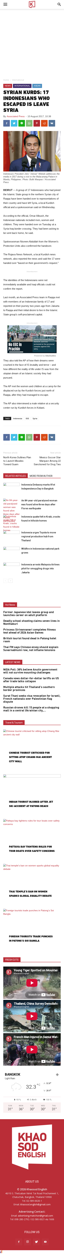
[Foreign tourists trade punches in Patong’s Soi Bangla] (32, 930)
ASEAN (37, 86)
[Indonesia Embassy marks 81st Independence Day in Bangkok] (11, 488)
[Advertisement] (32, 43)
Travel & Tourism (14, 722)
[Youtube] (45, 1242)
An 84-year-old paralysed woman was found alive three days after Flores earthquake (39, 504)
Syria (35, 418)
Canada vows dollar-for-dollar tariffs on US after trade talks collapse (31, 680)
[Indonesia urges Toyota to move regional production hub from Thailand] (11, 536)
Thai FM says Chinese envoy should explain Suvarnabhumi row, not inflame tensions (30, 649)
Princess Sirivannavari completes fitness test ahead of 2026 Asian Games (29, 631)
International (18, 80)
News (8, 86)
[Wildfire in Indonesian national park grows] (11, 552)
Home (6, 80)
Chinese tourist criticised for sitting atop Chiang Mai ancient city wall (30, 757)
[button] (59, 4)
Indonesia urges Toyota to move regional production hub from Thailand (38, 536)
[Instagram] (27, 1242)
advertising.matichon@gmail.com (35, 1215)
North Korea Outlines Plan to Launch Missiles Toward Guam (17, 461)
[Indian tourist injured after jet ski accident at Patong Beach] (32, 795)
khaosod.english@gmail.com (35, 1204)
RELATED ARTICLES (15, 476)
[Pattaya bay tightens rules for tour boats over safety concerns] (32, 840)
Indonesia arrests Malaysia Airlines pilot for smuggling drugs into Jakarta (40, 568)
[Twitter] (36, 1242)
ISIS (27, 418)
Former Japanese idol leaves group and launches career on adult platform (28, 614)
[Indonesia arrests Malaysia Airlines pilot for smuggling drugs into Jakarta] (11, 568)
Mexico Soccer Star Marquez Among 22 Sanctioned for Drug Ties (47, 461)
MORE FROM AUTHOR (41, 476)
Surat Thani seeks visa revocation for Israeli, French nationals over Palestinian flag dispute (31, 698)
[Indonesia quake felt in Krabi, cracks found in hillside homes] (11, 523)
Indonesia (17, 418)
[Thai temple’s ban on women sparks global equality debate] (32, 885)
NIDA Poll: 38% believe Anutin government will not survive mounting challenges (30, 671)
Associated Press (16, 116)
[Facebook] (18, 1242)
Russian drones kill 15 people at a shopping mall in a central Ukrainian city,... (31, 709)
